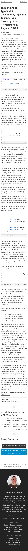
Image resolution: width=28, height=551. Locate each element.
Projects (9, 527)
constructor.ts (4, 89)
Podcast (19, 525)
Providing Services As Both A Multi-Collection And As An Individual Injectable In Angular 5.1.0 (15, 420)
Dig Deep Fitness (13, 540)
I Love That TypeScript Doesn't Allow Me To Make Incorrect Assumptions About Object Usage (15, 426)
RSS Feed (17, 531)
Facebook (20, 518)
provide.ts (3, 142)
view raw (25, 89)
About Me (17, 527)
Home (6, 525)
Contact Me (6, 529)
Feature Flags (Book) (13, 544)
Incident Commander (13, 542)
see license (18, 466)
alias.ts (3, 235)
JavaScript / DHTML (19, 34)
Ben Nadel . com (6, 2)
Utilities (21, 529)
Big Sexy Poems (13, 538)
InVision (9, 531)
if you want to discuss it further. (14, 452)
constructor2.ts (4, 284)
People (14, 529)
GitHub (16, 89)
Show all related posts (21, 429)
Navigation (23, 2)
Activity (12, 525)
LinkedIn (12, 518)
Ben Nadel (6, 32)
